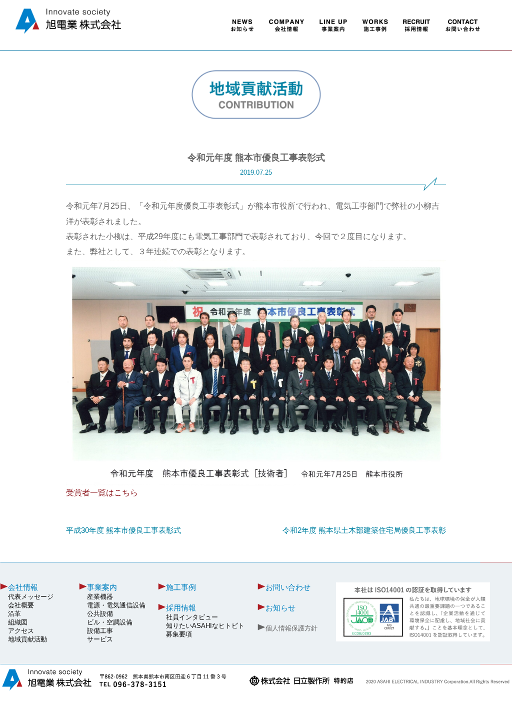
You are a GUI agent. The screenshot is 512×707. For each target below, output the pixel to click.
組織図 (18, 622)
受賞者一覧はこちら (102, 492)
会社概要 (21, 605)
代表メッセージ (31, 596)
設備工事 (100, 630)
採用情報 (181, 607)
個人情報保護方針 (292, 628)
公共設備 (100, 613)
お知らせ (281, 607)
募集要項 (179, 634)
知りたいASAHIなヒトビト (205, 625)
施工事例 (181, 587)
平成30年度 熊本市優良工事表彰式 (123, 530)
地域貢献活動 (27, 639)
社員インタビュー (192, 617)
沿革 (14, 613)
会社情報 (23, 587)
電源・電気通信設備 (116, 605)
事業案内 (102, 587)
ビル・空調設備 (109, 622)
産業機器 (100, 596)
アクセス (21, 630)
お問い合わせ (288, 587)
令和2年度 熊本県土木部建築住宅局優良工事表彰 (364, 530)
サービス (100, 639)
